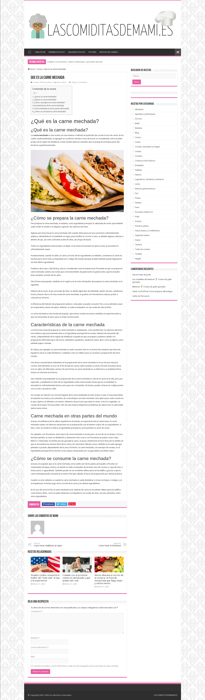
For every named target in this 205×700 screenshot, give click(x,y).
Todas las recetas (142, 249)
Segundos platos (59, 82)
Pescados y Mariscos (144, 212)
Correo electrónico (39, 647)
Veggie (138, 258)
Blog (137, 133)
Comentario (36, 611)
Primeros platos (46, 82)
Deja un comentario (79, 82)
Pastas (138, 198)
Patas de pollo (145, 275)
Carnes (39, 69)
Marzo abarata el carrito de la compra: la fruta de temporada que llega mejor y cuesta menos (84, 62)
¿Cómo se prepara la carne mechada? (49, 103)
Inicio (29, 52)
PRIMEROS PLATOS (57, 52)
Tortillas (138, 254)
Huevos (138, 175)
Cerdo (137, 142)
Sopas (137, 240)
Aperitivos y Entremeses (145, 114)
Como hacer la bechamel (110, 544)
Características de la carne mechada (49, 106)
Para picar (145, 296)
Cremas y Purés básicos (145, 161)
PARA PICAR (40, 52)
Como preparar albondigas (161, 291)
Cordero (138, 156)
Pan (136, 193)
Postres (138, 221)
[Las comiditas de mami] (102, 24)
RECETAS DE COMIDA (109, 52)
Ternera (138, 244)
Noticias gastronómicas (145, 189)
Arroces (138, 119)
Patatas (138, 203)
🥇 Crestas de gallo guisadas (153, 287)
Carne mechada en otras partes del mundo (51, 109)
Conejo (138, 151)
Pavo (137, 207)
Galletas (138, 170)
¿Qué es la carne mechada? (45, 97)
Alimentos (139, 109)
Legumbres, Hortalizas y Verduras (149, 179)
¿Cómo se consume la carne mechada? (50, 112)
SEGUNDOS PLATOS (76, 52)
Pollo (137, 216)
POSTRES (92, 52)
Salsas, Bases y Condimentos (147, 230)
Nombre (35, 638)
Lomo (137, 184)
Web (33, 656)
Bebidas (138, 128)
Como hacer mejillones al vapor (48, 544)
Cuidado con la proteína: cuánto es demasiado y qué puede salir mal (76, 578)
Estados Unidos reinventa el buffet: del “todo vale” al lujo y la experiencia (45, 578)
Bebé (137, 123)
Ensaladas (139, 165)
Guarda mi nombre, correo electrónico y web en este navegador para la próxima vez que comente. (76, 666)
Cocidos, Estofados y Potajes (147, 147)
